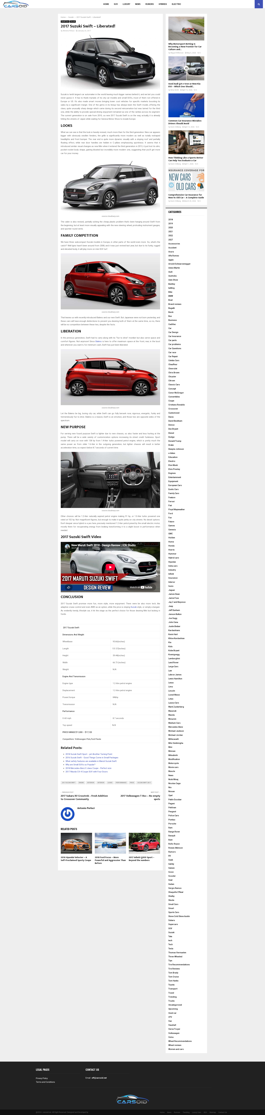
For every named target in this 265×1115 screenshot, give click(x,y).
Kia (169, 642)
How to (171, 550)
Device (171, 425)
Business (172, 320)
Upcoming (173, 1009)
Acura (171, 252)
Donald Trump (174, 441)
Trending (172, 997)
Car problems (174, 344)
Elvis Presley (174, 469)
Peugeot (172, 811)
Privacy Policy (42, 1078)
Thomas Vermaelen (177, 952)
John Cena (173, 622)
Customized (173, 413)
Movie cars (173, 767)
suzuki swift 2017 (144, 782)
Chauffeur (172, 364)
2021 (170, 231)
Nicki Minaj (173, 779)
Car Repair (173, 356)
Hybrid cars (173, 558)
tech (170, 940)
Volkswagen (173, 1033)
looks (110, 782)
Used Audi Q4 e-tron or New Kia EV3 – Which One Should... (184, 85)
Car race (172, 352)
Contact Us (222, 1112)
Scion (171, 872)
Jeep (170, 606)
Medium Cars (174, 723)
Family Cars (173, 493)
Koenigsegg (174, 654)
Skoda (171, 900)
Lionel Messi (174, 695)
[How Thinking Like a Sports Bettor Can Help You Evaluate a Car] (186, 142)
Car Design (173, 332)
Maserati (172, 711)
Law (170, 671)
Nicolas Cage (174, 783)
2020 (170, 227)
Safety (171, 864)
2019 (170, 223)
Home (106, 4)
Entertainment (174, 477)
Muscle (171, 771)
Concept (172, 389)
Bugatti (171, 308)
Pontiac (171, 820)
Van (170, 1021)
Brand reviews (174, 304)
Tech (170, 944)
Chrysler (172, 376)
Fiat (170, 505)
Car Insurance (174, 336)
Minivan (171, 751)
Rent (170, 840)
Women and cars (176, 1049)
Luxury (126, 4)
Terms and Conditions (45, 1082)
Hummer (172, 554)
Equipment (173, 481)
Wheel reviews (174, 1045)
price (132, 782)
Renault (171, 836)
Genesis (172, 530)
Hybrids (163, 4)
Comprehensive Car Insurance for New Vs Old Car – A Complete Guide (186, 196)
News (138, 4)
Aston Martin (174, 268)
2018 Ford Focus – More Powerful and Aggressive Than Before (110, 860)
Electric (176, 4)
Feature (171, 497)
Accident (172, 248)
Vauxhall (172, 1025)
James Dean (174, 594)
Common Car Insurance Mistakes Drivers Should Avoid (185, 122)
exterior (90, 782)
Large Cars (173, 666)
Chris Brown (173, 372)
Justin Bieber (174, 626)
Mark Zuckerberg (176, 707)
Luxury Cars (173, 703)
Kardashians (174, 630)
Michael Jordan (175, 735)
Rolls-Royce (174, 844)
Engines (172, 473)
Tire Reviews (174, 969)
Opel (170, 795)
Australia (172, 276)
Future (171, 522)
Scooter (172, 876)
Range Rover (174, 832)
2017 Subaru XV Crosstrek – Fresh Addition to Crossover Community (84, 797)
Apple (170, 260)
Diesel (171, 433)
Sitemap (213, 1112)
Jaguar (171, 590)
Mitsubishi (173, 755)
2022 (170, 235)
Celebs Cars (173, 360)
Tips (170, 960)
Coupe (171, 401)
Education (172, 457)
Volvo (171, 1037)
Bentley (171, 284)
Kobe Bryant (173, 650)
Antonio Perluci (69, 31)
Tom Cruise (173, 977)
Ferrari (171, 501)
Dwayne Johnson (176, 449)
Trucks (171, 1001)
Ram (170, 828)
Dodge (171, 437)
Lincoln (171, 691)
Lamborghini (174, 658)
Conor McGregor (176, 393)
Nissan (171, 791)
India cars (172, 566)
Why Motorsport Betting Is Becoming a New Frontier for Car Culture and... (185, 46)
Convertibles (174, 397)
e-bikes (171, 453)
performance (121, 782)
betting (171, 288)
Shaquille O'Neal (175, 892)
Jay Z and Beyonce (177, 602)
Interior (171, 582)
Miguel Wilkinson (177, 53)
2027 (170, 240)
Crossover (173, 409)
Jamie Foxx (173, 598)
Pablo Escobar (175, 799)
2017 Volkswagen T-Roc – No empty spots (140, 797)
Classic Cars (174, 384)
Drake (171, 445)
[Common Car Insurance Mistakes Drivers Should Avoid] (186, 105)
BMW (170, 296)
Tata (170, 936)
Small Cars (65, 21)
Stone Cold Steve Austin (179, 916)
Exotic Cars (173, 489)
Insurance (172, 578)
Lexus (171, 683)
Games (171, 526)
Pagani (171, 803)
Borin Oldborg (176, 127)
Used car (172, 1013)
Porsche (172, 824)
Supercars (173, 924)
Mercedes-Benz (175, 727)
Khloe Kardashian (176, 638)
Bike (170, 292)
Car (170, 328)
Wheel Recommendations (180, 1041)
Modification (174, 759)
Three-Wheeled (175, 956)
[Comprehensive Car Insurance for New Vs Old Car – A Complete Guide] (186, 179)
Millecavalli (173, 739)
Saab (170, 860)
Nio (170, 787)
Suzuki (73, 21)
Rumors (149, 4)
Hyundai (172, 562)
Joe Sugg (172, 618)
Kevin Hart (173, 634)
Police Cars (173, 815)
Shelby (171, 896)
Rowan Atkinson (175, 848)
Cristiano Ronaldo (176, 405)
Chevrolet (172, 368)
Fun (170, 518)
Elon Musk (173, 465)
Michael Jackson (176, 731)
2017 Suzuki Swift (68, 782)
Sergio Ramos (174, 888)
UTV (170, 1017)
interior (101, 782)
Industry (172, 570)
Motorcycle (173, 763)
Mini (170, 747)
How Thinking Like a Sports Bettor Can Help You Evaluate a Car (185, 159)
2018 (170, 219)
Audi (170, 272)
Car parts (172, 340)
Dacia (170, 417)
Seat (170, 880)
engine (81, 782)
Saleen (171, 868)
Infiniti (171, 574)
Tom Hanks (173, 981)
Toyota (171, 985)
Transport (172, 989)
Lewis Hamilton (175, 679)
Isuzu (170, 586)
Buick (170, 312)
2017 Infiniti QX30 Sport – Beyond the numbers (141, 859)
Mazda (171, 715)
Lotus (170, 699)
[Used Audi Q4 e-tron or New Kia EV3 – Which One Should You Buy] (186, 68)
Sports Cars (173, 912)
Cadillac (172, 324)
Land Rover (173, 662)
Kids (170, 646)
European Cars (175, 485)
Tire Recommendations (179, 964)
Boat (170, 300)
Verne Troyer (174, 1029)
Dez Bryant (173, 429)
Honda (171, 546)
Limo (170, 687)
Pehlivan (172, 807)
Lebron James (174, 675)
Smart (171, 908)
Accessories (174, 244)
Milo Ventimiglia (175, 743)
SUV (116, 4)
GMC (170, 534)
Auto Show (173, 280)
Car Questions (174, 348)
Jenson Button (174, 614)
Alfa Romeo (173, 256)
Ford (170, 513)
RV (169, 856)
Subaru (171, 920)
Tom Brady (173, 973)
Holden (171, 538)
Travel (171, 993)
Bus (170, 316)
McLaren (172, 719)
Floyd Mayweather (176, 509)
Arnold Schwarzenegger (179, 264)
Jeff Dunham (174, 610)
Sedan (171, 884)
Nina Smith (175, 90)
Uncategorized (175, 1005)
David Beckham (175, 421)
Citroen (171, 380)
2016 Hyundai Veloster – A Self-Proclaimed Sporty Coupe (76, 859)
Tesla (170, 948)
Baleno (99, 341)
